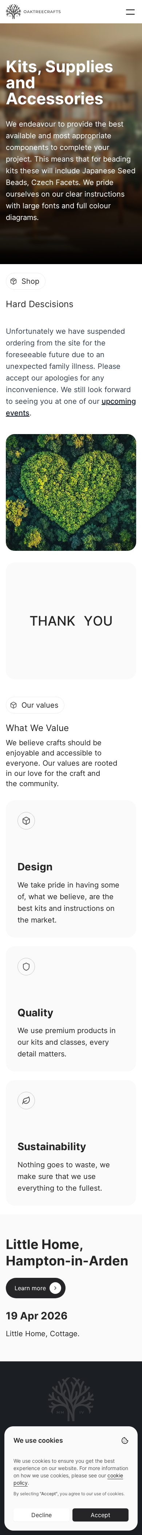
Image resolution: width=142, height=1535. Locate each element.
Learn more (30, 1288)
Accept (100, 1515)
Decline (41, 1515)
